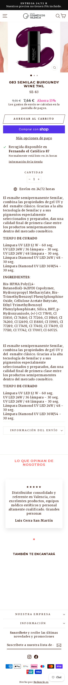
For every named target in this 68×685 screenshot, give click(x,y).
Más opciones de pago (34, 138)
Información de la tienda (26, 161)
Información (33, 623)
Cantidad (34, 172)
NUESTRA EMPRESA (33, 614)
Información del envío (34, 430)
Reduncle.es (41, 682)
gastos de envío (25, 104)
